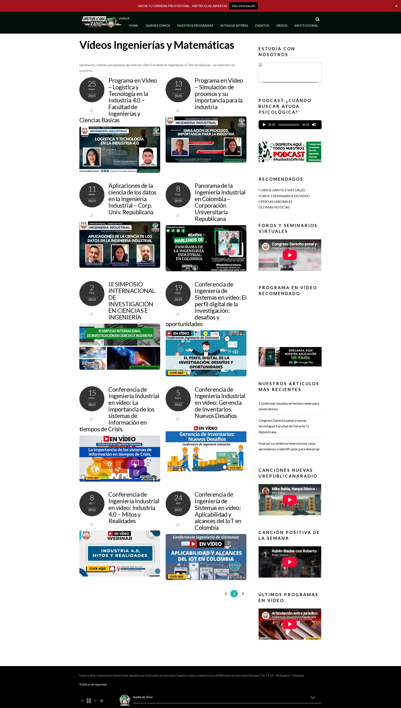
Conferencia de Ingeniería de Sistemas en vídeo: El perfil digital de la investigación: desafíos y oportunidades (206, 304)
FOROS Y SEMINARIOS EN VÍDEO (284, 196)
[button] (290, 72)
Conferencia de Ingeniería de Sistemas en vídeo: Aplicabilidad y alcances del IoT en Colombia (218, 511)
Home (133, 25)
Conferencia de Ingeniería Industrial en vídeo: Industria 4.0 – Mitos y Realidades (133, 507)
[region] (290, 74)
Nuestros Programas (195, 25)
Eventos (262, 25)
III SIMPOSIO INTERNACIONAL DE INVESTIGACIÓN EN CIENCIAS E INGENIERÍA (131, 301)
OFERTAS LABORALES (275, 201)
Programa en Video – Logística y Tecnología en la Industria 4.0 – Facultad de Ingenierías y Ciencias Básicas (118, 100)
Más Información (243, 6)
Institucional (306, 25)
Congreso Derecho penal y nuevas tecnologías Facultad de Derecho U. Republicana (284, 426)
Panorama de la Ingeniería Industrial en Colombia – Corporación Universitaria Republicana (220, 202)
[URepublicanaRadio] (100, 25)
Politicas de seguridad (93, 684)
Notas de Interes (234, 25)
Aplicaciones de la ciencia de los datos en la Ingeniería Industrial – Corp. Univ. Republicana (132, 199)
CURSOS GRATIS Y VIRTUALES (282, 190)
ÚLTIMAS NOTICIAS (274, 207)
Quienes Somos (157, 25)
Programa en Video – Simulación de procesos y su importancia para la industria (219, 93)
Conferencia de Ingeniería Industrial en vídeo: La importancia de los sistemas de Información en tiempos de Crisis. (119, 409)
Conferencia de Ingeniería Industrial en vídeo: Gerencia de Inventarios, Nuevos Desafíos (220, 402)
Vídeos (281, 25)
